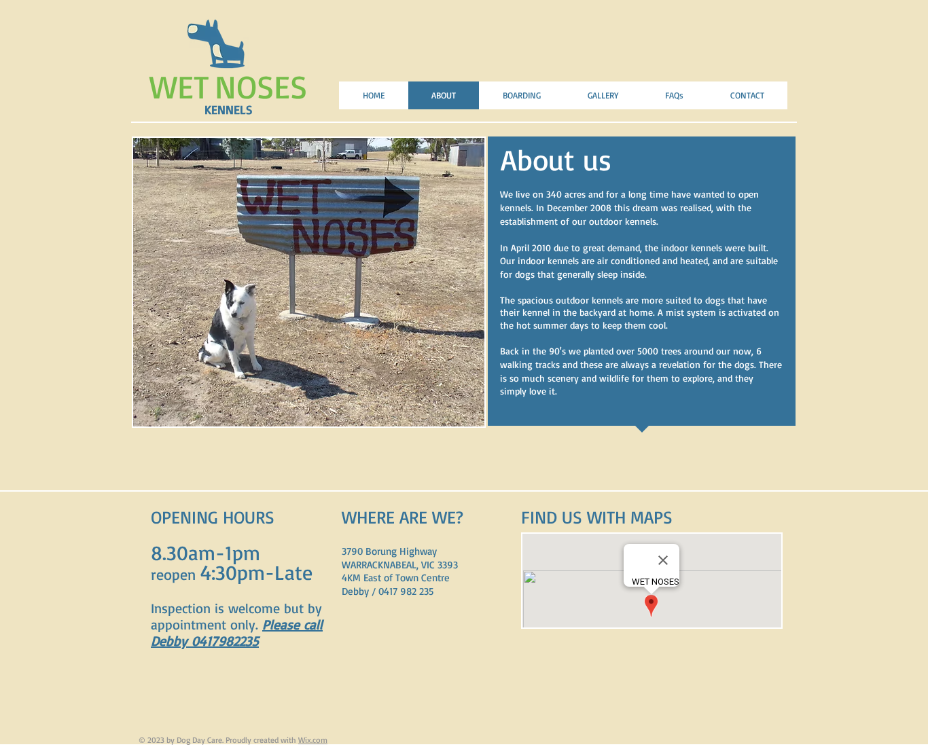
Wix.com (312, 740)
